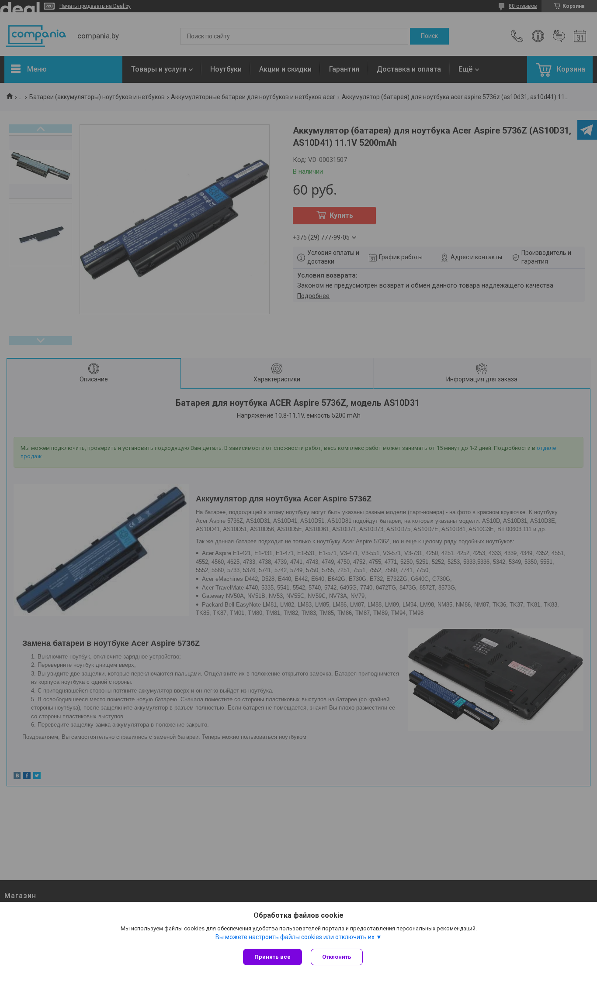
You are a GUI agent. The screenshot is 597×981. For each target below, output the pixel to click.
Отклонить (336, 957)
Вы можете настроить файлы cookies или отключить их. (295, 936)
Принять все (272, 957)
